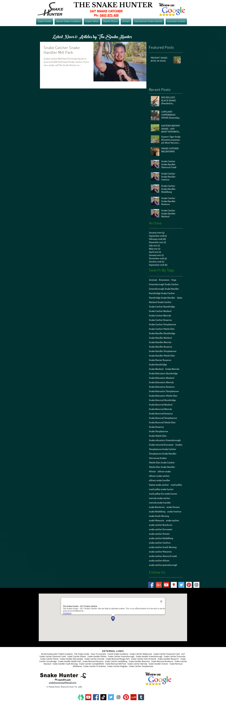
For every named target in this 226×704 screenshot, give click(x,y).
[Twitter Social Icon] (181, 585)
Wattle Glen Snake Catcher (162, 462)
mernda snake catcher (159, 498)
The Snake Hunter (81, 654)
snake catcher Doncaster (160, 529)
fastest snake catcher (159, 484)
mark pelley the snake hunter (163, 493)
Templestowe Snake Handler (162, 453)
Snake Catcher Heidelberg (116, 661)
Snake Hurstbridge (158, 364)
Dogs (173, 279)
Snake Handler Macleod (160, 337)
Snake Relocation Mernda (161, 382)
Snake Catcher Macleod (160, 311)
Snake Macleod (156, 369)
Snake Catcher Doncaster (175, 656)
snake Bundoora (157, 507)
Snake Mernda (172, 369)
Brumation (164, 279)
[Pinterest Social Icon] (189, 585)
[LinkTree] (81, 697)
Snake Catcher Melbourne (141, 654)
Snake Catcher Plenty (49, 659)
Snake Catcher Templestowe (162, 324)
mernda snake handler (160, 502)
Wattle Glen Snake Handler (162, 467)
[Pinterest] (126, 697)
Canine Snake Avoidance (117, 654)
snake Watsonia (156, 520)
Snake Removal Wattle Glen (162, 422)
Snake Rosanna (156, 427)
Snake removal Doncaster (161, 444)
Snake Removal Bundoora (162, 661)
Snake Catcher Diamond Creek (166, 654)
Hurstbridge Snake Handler (162, 297)
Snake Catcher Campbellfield (91, 664)
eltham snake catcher (159, 476)
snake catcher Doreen (159, 533)
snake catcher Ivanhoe (159, 542)
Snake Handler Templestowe (162, 351)
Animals (153, 279)
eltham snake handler (159, 480)
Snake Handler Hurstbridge (162, 333)
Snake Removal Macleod (160, 404)
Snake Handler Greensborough (149, 656)
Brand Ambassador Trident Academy (57, 654)
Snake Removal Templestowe (163, 418)
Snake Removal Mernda (160, 409)
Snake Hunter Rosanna (160, 360)
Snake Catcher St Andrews (94, 666)
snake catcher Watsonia (160, 551)
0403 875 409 (109, 15)
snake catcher (172, 520)
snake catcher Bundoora (160, 525)
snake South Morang (159, 516)
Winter (152, 471)
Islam (179, 297)
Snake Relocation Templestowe (164, 391)
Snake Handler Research (168, 659)
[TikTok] (103, 697)
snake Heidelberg (157, 511)
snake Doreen (173, 507)
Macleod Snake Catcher (160, 302)
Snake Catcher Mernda (160, 315)
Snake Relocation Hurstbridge (163, 373)
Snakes (178, 444)
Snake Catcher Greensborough (121, 656)
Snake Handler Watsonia (139, 661)
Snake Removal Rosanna (161, 413)
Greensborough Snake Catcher (163, 284)
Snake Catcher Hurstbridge (162, 306)
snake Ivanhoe (174, 511)
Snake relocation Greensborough (165, 440)
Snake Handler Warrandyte (71, 659)
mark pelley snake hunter (161, 489)
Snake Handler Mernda (160, 342)
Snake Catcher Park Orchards (143, 659)
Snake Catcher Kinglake (117, 666)
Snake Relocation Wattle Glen (163, 395)
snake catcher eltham (159, 560)
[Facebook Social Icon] (151, 585)
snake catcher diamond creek (163, 556)
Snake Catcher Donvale (94, 659)
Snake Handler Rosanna (160, 346)
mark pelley (176, 484)
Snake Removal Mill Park (115, 664)
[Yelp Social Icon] (134, 697)
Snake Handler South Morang (65, 664)
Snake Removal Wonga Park (118, 659)
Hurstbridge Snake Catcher (162, 293)
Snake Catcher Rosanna (160, 320)
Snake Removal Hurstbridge (162, 400)
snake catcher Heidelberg (161, 538)
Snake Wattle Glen (158, 435)
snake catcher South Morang (162, 547)
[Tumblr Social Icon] (141, 697)
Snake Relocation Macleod (161, 378)
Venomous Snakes (158, 458)
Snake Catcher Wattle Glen (162, 328)
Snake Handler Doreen (158, 664)
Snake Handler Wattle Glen (162, 355)
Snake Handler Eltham (97, 656)
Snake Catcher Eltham (76, 656)
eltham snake (164, 471)
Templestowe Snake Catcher (162, 449)
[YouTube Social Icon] (166, 585)
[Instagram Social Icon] (196, 585)
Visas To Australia (98, 654)
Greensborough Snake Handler (164, 288)
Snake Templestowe (158, 431)
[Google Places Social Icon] (174, 585)
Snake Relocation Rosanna (161, 386)
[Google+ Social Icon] (159, 585)
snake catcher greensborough (163, 565)
